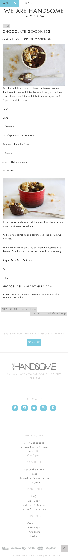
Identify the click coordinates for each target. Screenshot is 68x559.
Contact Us (34, 523)
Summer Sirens (19, 309)
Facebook (34, 528)
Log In (28, 3)
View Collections (34, 443)
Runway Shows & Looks (34, 447)
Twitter (34, 536)
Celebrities (33, 451)
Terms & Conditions (34, 509)
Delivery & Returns (34, 505)
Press (34, 474)
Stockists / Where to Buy (34, 478)
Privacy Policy (52, 556)
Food (6, 26)
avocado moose (11, 294)
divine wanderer (37, 39)
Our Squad (34, 455)
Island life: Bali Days (48, 314)
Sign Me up (34, 342)
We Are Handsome (34, 13)
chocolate (24, 294)
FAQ (34, 496)
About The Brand (34, 470)
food (14, 297)
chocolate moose (37, 294)
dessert (49, 294)
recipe (20, 297)
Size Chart (34, 501)
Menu (6, 3)
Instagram (34, 482)
